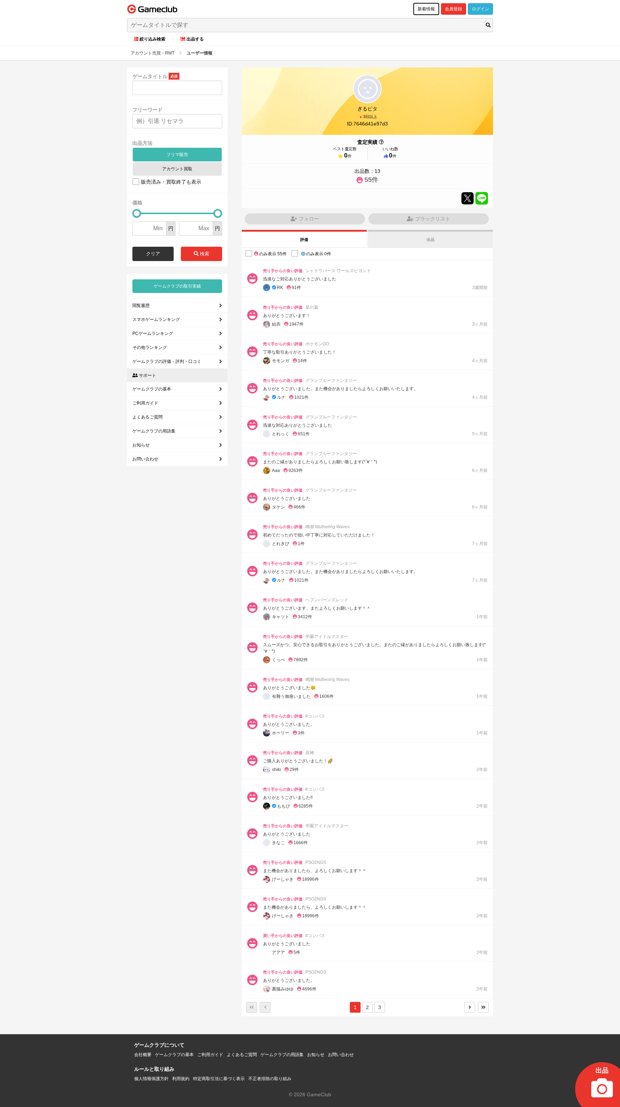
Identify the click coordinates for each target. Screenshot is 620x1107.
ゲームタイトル (150, 76)
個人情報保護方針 (151, 1078)
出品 (431, 239)
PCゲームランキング (152, 333)
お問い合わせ (145, 459)
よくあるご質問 (147, 417)
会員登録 (453, 8)
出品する (195, 39)
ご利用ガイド (145, 403)
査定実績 (367, 142)
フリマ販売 (177, 154)
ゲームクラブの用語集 (153, 431)
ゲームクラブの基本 (151, 389)
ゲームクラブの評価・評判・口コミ (166, 361)
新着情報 (426, 8)
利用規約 (180, 1078)
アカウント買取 (177, 168)
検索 (203, 253)
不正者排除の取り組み (269, 1078)
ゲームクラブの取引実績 (177, 286)
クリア (153, 253)
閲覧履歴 (141, 305)
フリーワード (147, 110)
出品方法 (142, 143)
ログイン (480, 8)
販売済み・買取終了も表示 (171, 182)
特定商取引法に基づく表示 (219, 1078)
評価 (304, 239)
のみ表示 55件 (273, 253)
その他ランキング (149, 347)
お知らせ (141, 445)
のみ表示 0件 (318, 253)
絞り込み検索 (152, 39)
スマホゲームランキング (156, 319)
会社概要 (142, 1054)
